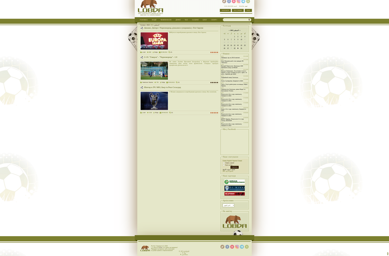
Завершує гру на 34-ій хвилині (230, 57)
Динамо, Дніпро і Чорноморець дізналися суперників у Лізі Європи (173, 28)
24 (241, 45)
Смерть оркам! (229, 163)
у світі (144, 52)
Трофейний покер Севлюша (229, 77)
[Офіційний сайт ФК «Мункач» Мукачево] (234, 192)
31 (241, 48)
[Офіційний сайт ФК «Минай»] (234, 186)
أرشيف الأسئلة (227, 169)
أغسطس (156, 25)
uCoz (160, 247)
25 (245, 45)
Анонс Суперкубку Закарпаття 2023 (232, 81)
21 (231, 45)
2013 (148, 25)
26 (224, 48)
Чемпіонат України (147, 82)
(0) (171, 52)
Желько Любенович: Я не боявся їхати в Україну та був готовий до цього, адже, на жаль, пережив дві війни (234, 72)
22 (234, 45)
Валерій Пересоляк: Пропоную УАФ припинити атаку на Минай (232, 66)
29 (234, 48)
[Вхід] (222, 247)
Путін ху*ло (228, 165)
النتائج (233, 169)
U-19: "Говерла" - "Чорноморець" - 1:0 (160, 57)
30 (238, 48)
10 (241, 39)
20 (228, 45)
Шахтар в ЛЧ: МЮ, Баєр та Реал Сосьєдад (162, 87)
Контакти (225, 10)
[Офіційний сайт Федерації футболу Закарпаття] (234, 180)
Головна (142, 25)
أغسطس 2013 (234, 30)
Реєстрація (238, 10)
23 (238, 45)
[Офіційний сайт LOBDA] (235, 215)
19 (224, 45)
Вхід (248, 10)
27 (228, 48)
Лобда (156, 52)
